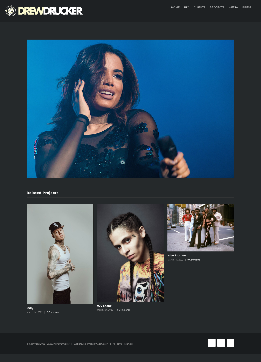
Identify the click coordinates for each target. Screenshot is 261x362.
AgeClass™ (102, 343)
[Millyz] (60, 254)
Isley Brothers (176, 255)
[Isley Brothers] (200, 228)
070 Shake (104, 305)
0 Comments (53, 312)
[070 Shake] (130, 253)
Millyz (31, 308)
